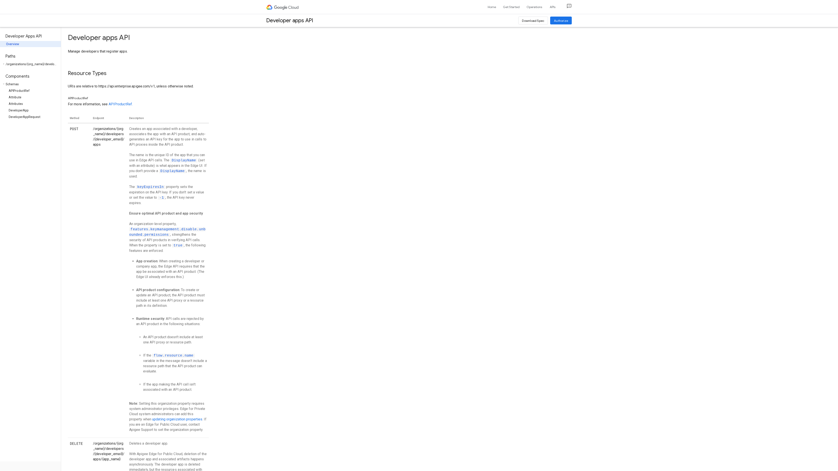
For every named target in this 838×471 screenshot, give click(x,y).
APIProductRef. (121, 104)
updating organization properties (177, 419)
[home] (282, 7)
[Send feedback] (566, 7)
